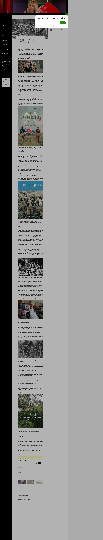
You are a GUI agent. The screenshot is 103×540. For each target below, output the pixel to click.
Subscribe (63, 22)
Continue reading (51, 25)
